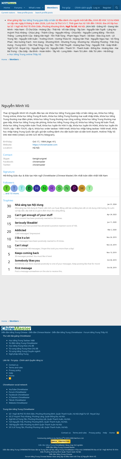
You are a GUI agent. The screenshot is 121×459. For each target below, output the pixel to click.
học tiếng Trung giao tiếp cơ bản (39, 20)
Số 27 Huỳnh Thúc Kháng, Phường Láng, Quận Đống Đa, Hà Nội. (37, 416)
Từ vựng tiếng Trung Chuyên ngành (24, 351)
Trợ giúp (66, 7)
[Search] (117, 7)
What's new (34, 7)
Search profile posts (44, 12)
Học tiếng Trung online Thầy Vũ (25, 54)
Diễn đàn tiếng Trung (46, 445)
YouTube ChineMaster (18, 389)
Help (11, 373)
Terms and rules (16, 367)
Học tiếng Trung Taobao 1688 (22, 340)
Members (52, 7)
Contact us (13, 365)
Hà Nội (36, 147)
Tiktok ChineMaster (17, 400)
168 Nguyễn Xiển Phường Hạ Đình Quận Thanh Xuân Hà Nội (35, 424)
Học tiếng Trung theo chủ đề (21, 345)
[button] (24, 7)
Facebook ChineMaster (19, 394)
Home (7, 7)
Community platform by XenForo (60, 438)
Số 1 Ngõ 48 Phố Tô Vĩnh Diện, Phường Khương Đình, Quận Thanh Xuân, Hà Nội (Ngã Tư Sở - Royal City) (54, 413)
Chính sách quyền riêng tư (88, 7)
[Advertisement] (60, 82)
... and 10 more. (11, 193)
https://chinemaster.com (45, 144)
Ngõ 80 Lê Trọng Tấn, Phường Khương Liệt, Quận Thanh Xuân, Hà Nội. (40, 419)
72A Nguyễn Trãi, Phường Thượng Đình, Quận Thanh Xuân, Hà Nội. (38, 421)
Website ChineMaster (18, 402)
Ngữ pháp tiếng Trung (18, 354)
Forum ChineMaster (17, 392)
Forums (18, 7)
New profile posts (25, 12)
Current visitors (8, 12)
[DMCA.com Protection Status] (61, 443)
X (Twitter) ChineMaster (19, 397)
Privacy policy (15, 370)
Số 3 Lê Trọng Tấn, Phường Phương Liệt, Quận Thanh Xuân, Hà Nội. (38, 427)
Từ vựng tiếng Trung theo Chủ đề (23, 348)
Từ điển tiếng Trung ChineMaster (23, 343)
